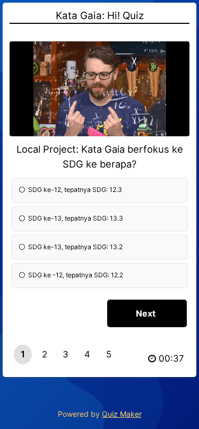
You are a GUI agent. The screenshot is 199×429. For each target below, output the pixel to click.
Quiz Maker (122, 413)
